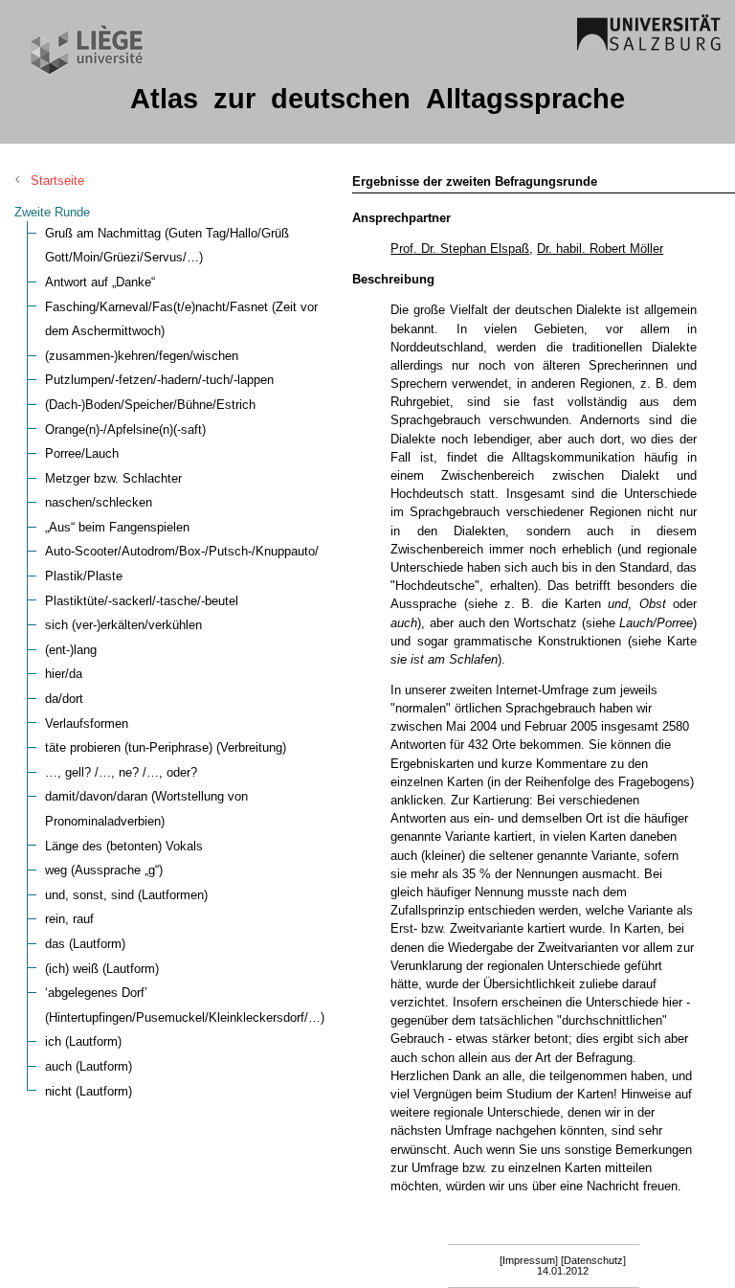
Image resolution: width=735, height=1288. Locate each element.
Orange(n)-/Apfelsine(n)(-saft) (125, 429)
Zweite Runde (52, 212)
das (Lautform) (85, 944)
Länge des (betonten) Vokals (124, 846)
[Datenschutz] (593, 1260)
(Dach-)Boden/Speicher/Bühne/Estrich (150, 404)
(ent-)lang (71, 650)
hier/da (63, 674)
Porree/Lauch (82, 453)
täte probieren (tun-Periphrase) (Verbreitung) (165, 747)
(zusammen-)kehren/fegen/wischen (141, 356)
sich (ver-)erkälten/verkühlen (123, 625)
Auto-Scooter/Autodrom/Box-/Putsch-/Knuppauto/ (182, 551)
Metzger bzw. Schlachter (113, 478)
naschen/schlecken (98, 502)
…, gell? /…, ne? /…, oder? (121, 772)
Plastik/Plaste (83, 576)
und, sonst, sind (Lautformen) (126, 895)
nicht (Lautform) (88, 1091)
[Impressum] (529, 1260)
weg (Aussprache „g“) (104, 870)
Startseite (57, 180)
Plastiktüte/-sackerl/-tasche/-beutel (141, 601)
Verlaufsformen (86, 723)
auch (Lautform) (88, 1066)
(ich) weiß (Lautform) (102, 968)
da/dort (64, 698)
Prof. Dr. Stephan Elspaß (459, 248)
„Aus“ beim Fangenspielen (117, 527)
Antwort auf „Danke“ (100, 282)
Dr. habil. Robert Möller (600, 248)
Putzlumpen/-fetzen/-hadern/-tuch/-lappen (159, 380)
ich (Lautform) (83, 1041)
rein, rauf (69, 919)
